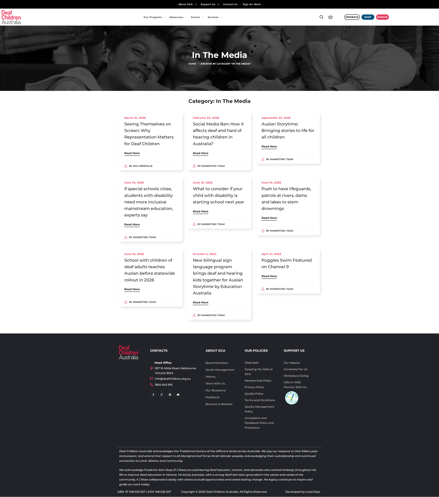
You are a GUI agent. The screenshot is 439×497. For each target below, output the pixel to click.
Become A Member (219, 404)
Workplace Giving (296, 375)
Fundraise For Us (295, 369)
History (211, 376)
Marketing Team (213, 165)
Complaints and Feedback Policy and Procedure (259, 422)
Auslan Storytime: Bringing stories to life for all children (288, 130)
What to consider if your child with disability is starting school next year (218, 195)
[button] (321, 17)
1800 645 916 (163, 384)
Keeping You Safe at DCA (259, 372)
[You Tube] (178, 395)
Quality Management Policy (259, 409)
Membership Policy (258, 380)
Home (192, 63)
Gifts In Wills (292, 382)
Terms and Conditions (260, 400)
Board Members (217, 363)
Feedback (213, 397)
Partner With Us (295, 387)
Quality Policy (254, 393)
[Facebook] (153, 395)
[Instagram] (161, 395)
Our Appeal (292, 362)
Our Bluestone (216, 390)
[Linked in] (170, 395)
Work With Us (215, 383)
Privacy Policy (254, 387)
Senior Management (220, 369)
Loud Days (312, 491)
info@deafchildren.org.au (173, 378)
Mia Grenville (142, 165)
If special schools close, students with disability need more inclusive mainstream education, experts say (148, 201)
